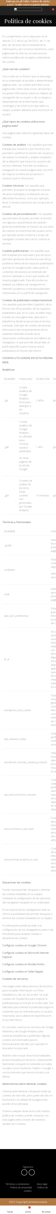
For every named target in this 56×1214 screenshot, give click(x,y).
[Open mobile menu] (4, 10)
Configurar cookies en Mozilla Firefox (23, 964)
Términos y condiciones (17, 1184)
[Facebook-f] (24, 1172)
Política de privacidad (21, 1187)
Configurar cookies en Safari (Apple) (22, 971)
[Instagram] (32, 1172)
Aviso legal (42, 1184)
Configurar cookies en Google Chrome (24, 945)
